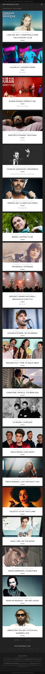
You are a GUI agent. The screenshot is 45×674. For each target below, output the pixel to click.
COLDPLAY (8, 659)
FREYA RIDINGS (12, 659)
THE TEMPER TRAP (20, 665)
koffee (41, 659)
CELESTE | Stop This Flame (22, 511)
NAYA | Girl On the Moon (22, 541)
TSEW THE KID (39, 665)
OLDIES (31, 1)
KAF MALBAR (36, 659)
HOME (5, 1)
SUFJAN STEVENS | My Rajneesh (22, 333)
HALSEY (23, 659)
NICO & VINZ (32, 661)
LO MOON (14, 661)
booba (14, 658)
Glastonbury (18, 659)
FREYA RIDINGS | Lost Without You (22, 482)
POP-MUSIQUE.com (10, 4)
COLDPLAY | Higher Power (22, 67)
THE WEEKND (27, 665)
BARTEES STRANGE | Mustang (22, 135)
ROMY (29, 663)
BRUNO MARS (19, 658)
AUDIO (15, 1)
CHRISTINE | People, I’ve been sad (22, 393)
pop (7, 663)
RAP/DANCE (26, 1)
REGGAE (19, 1)
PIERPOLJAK (40, 661)
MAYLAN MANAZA (25, 661)
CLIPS (9, 1)
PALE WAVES (36, 661)
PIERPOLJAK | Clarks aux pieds (23, 203)
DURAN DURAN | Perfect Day (22, 101)
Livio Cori (11, 661)
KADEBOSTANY (28, 659)
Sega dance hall (34, 663)
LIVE (12, 1)
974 (22, 1)
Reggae (24, 663)
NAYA (29, 661)
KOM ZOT (4, 661)
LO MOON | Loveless (22, 422)
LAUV (7, 661)
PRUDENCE (20, 663)
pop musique (13, 663)
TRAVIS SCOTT (33, 665)
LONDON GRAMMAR (19, 661)
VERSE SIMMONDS (20, 666)
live (9, 661)
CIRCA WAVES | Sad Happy (22, 452)
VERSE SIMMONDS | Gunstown (22, 571)
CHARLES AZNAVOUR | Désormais (22, 169)
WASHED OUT (25, 666)
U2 (41, 665)
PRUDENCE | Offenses (22, 267)
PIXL (4, 663)
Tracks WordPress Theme (17, 672)
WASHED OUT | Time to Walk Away (22, 363)
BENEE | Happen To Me (22, 237)
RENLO (27, 663)
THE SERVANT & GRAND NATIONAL (11, 665)
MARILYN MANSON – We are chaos (22, 601)
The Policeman (25, 32)
